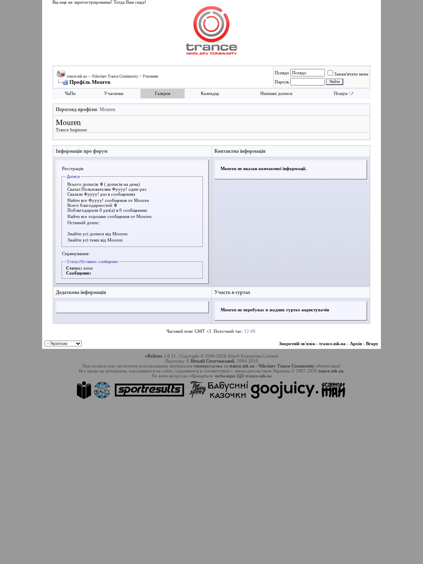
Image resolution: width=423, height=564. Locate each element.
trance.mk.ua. (331, 370)
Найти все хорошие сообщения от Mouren (109, 216)
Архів (356, 343)
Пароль (282, 81)
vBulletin (153, 355)
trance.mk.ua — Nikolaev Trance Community (102, 76)
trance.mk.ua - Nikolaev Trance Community (272, 365)
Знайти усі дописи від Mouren (97, 233)
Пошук (340, 93)
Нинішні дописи (276, 93)
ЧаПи (70, 93)
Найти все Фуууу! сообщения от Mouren (108, 200)
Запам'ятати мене (351, 73)
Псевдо (282, 72)
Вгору (372, 343)
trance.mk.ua (332, 343)
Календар (210, 93)
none (88, 267)
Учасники (150, 76)
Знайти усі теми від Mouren (95, 239)
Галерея (162, 93)
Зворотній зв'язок (297, 343)
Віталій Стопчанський (212, 360)
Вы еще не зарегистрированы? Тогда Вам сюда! (99, 2)
